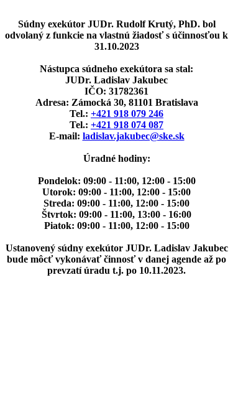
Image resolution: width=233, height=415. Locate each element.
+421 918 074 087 (127, 124)
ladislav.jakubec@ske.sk (134, 136)
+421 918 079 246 (127, 113)
